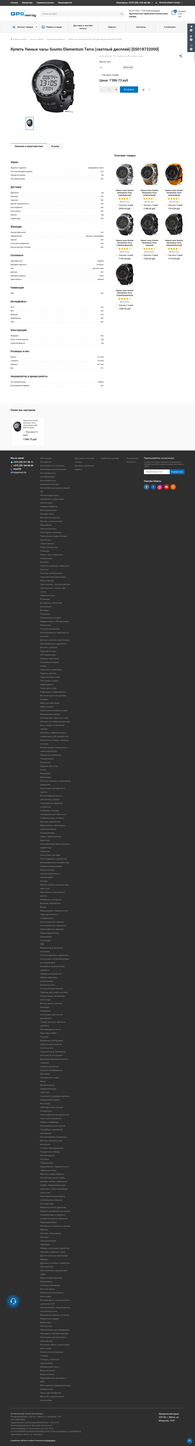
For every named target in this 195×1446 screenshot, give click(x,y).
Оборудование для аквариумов (55, 1330)
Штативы (44, 562)
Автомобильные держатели (53, 644)
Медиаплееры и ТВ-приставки (54, 621)
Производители (65, 3)
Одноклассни (173, 487)
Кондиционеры (47, 833)
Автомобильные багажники (53, 469)
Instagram (159, 487)
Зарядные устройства (50, 755)
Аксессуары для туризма (52, 922)
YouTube (166, 487)
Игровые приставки (49, 658)
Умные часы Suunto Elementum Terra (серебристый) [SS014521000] (125, 194)
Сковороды (45, 940)
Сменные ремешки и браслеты (54, 566)
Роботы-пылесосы (49, 547)
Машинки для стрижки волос (54, 911)
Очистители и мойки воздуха (54, 710)
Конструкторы (47, 1204)
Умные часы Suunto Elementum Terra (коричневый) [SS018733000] (149, 194)
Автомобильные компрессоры (54, 862)
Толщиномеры (47, 759)
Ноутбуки (44, 1159)
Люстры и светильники (51, 521)
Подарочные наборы (50, 1152)
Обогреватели (46, 1267)
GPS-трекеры (46, 458)
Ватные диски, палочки (51, 1003)
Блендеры (45, 1007)
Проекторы (45, 625)
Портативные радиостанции (53, 536)
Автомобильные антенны (52, 466)
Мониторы (45, 1103)
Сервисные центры (45, 3)
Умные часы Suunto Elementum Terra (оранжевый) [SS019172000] (174, 194)
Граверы (44, 1259)
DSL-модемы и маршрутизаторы (55, 1385)
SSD (42, 944)
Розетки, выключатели (51, 573)
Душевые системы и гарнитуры (55, 1263)
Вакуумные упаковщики (51, 1040)
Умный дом (45, 540)
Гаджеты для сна (48, 673)
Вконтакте (146, 487)
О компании (170, 27)
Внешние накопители (50, 903)
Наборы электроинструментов (54, 1248)
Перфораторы (46, 1163)
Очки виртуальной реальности (54, 1115)
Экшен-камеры (47, 543)
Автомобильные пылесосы (53, 925)
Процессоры (46, 1326)
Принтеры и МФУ (48, 1033)
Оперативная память (50, 1100)
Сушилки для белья (49, 1066)
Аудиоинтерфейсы (49, 506)
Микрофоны (46, 525)
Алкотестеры (46, 503)
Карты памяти (46, 707)
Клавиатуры (46, 1111)
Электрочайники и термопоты (54, 955)
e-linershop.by (50, 1440)
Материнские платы (49, 1367)
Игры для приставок (50, 703)
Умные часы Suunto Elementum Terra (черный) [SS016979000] (149, 244)
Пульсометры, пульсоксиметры (55, 584)
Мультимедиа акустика (51, 1278)
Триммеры (45, 1244)
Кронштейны (46, 1281)
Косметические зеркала (51, 988)
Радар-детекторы (48, 651)
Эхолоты (44, 569)
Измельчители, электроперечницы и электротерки (50, 874)
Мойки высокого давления (53, 1207)
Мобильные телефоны (51, 899)
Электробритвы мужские (52, 929)
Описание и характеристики (29, 146)
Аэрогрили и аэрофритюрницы (54, 1096)
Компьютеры (46, 558)
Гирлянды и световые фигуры (54, 1333)
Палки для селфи (48, 688)
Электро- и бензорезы (50, 1233)
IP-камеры (45, 599)
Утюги (43, 770)
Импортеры (27, 3)
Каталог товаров (25, 27)
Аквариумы (45, 1011)
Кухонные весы (47, 985)
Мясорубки (45, 773)
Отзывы (14, 3)
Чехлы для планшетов (50, 1118)
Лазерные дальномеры (51, 866)
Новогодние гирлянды (51, 532)
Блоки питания (47, 1374)
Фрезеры (44, 1237)
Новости (112, 27)
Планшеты (45, 614)
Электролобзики (48, 1241)
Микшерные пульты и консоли (54, 1315)
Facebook (153, 487)
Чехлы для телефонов (50, 1393)
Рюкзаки (44, 1037)
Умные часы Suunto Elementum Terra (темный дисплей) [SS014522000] (125, 244)
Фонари (43, 881)
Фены (43, 1081)
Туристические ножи (50, 677)
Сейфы (43, 666)
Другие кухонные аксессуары (54, 1255)
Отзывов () (121, 56)
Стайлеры (45, 551)
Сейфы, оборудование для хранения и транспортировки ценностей (54, 1189)
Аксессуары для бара (50, 855)
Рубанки (44, 1230)
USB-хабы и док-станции (51, 1107)
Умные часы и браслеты (51, 555)
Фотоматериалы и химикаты (53, 1137)
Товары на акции (54, 27)
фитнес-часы (128, 67)
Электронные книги (49, 1077)
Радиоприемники (48, 1222)
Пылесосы (45, 762)
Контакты (141, 27)
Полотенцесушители (50, 629)
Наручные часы (47, 595)
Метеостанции (47, 580)
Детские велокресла (50, 517)
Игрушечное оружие (49, 1319)
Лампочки (45, 851)
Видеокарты (46, 1322)
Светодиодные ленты (50, 1029)
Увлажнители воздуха (50, 618)
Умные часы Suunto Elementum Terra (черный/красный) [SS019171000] (125, 294)
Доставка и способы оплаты (83, 27)
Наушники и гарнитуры (51, 669)
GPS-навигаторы (48, 655)
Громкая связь (47, 514)
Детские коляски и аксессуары (55, 640)
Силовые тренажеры (50, 1285)
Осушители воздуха (49, 662)
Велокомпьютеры (48, 510)
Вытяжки (44, 610)
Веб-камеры (45, 777)
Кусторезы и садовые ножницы (55, 1226)
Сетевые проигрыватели (51, 1148)
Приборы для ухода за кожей (54, 992)
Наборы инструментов (51, 974)
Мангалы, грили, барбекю (52, 1174)
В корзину (129, 89)
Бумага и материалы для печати (55, 1211)
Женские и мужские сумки (52, 1252)
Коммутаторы (46, 1389)
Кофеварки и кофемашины (53, 692)
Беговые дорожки (48, 647)
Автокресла (45, 462)
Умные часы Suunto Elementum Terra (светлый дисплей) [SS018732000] (30, 424)
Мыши (43, 907)
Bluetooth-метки (47, 1370)
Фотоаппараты (47, 1155)
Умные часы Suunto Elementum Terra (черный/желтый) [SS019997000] (174, 244)
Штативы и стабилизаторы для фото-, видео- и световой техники (55, 725)
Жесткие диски (47, 1289)
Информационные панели (52, 1126)
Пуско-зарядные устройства (53, 859)
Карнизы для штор (49, 766)
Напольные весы (48, 529)
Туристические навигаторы (53, 577)
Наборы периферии (49, 1122)
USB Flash (44, 1092)
